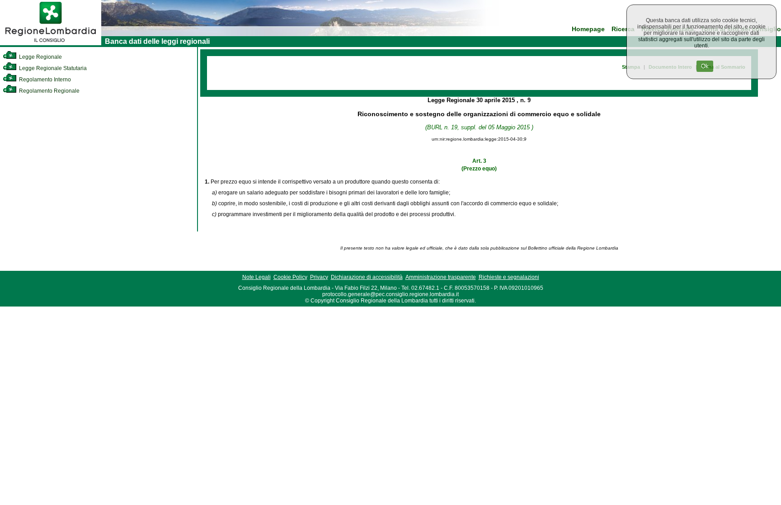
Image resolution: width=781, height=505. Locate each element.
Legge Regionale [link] (40, 57)
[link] (50, 43)
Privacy (319, 277)
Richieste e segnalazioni (509, 277)
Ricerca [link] (623, 29)
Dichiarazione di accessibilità (367, 277)
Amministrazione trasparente (440, 277)
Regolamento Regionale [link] (49, 91)
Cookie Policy (290, 277)
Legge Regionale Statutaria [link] (52, 68)
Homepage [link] (588, 29)
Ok (705, 66)
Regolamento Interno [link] (44, 79)
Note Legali (256, 277)
